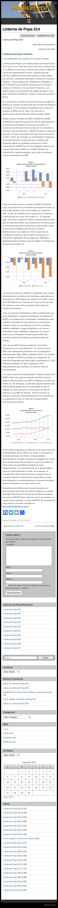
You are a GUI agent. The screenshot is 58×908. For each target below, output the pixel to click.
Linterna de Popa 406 (12, 856)
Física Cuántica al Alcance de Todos (18, 838)
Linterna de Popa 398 (12, 877)
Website (9, 579)
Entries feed (8, 733)
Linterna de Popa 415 (12, 890)
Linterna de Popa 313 (14, 526)
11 (43, 777)
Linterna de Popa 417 (12, 869)
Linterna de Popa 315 (43, 526)
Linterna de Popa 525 (12, 826)
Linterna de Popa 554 (12, 618)
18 (43, 782)
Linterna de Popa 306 (12, 821)
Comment (10, 545)
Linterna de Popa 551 (12, 631)
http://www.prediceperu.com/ (15, 506)
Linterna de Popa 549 (12, 639)
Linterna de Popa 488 (12, 813)
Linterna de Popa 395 (12, 873)
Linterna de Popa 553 (12, 622)
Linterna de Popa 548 (12, 644)
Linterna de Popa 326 (12, 834)
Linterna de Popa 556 (12, 609)
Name (9, 567)
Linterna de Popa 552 (12, 627)
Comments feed (9, 738)
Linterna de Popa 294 (12, 809)
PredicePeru (29, 7)
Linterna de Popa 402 (12, 864)
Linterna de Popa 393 (12, 851)
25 (43, 787)
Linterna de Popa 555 (12, 614)
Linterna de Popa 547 (12, 648)
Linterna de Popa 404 (12, 886)
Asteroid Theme (50, 905)
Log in (5, 729)
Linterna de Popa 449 (12, 847)
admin (32, 36)
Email (9, 573)
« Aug (5, 797)
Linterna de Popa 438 (12, 860)
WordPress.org (9, 742)
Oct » (11, 797)
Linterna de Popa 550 (12, 635)
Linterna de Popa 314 (21, 29)
